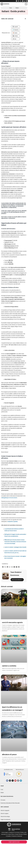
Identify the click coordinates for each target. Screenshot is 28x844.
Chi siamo (3, 800)
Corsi (10, 7)
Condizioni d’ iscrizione (14, 832)
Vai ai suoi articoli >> (17, 579)
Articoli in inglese (4, 813)
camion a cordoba (9, 666)
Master (17, 7)
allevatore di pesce (9, 754)
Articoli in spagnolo (5, 810)
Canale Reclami (19, 834)
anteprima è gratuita (13, 521)
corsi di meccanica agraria (12, 622)
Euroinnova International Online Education (10, 803)
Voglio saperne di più (14, 842)
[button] (26, 4)
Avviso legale (5, 832)
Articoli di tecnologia (5, 816)
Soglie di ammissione (5, 819)
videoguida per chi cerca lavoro (9, 497)
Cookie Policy (11, 834)
